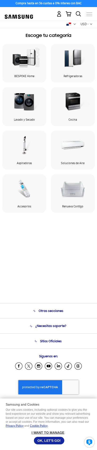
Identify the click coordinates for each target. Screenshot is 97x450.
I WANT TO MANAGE (48, 432)
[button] (74, 24)
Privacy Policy (15, 425)
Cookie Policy (39, 425)
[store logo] (19, 12)
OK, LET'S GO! (49, 440)
